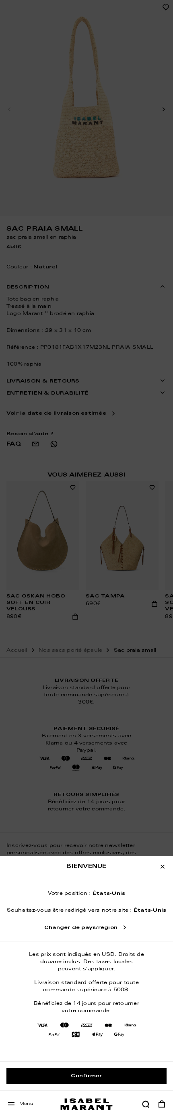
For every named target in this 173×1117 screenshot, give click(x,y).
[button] (145, 1104)
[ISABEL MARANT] (86, 1104)
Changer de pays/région (80, 927)
